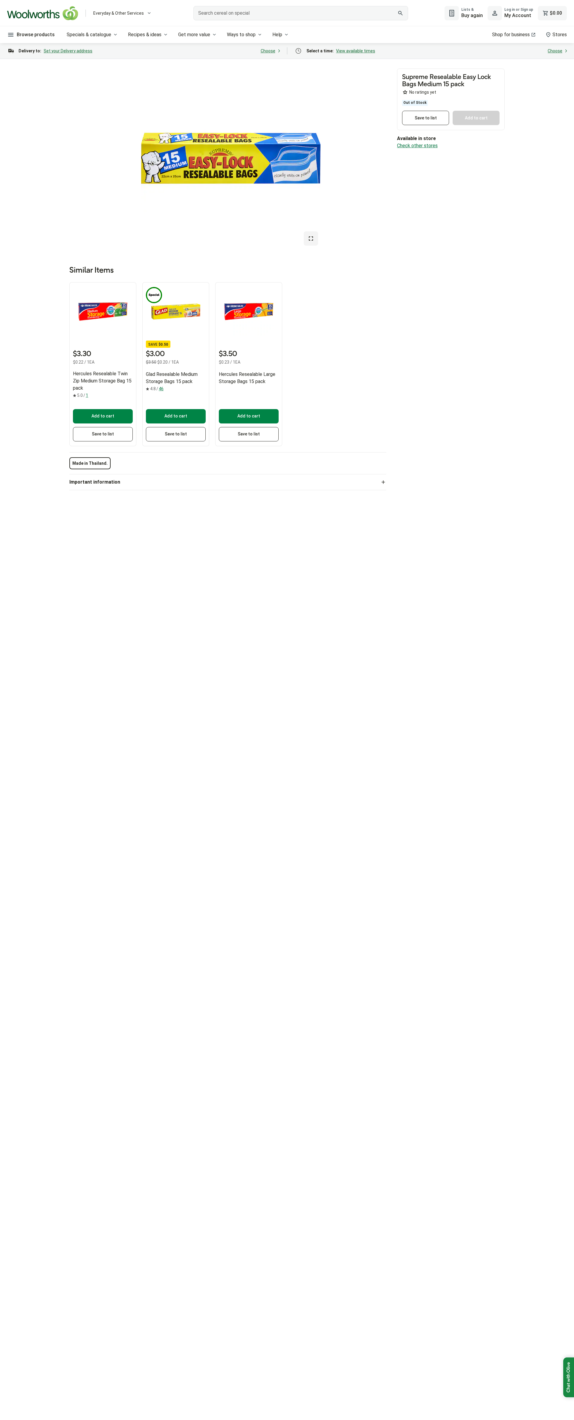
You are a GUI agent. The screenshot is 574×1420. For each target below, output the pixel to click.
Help (277, 34)
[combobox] (300, 13)
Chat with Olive (568, 1377)
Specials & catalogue (89, 34)
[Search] (400, 13)
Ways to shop (241, 34)
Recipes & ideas (144, 34)
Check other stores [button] (417, 145)
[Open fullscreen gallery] (311, 238)
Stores (559, 34)
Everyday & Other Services (118, 13)
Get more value (194, 34)
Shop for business (511, 34)
